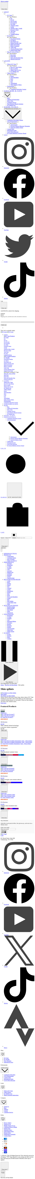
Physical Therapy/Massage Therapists (20, 126)
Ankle (8, 581)
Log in (5, 135)
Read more (3, 703)
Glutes (8, 589)
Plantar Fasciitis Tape (15, 43)
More (6, 405)
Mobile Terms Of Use (9, 1125)
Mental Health (10, 608)
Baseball (9, 563)
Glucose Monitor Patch (16, 49)
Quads (8, 598)
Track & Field (10, 578)
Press (8, 637)
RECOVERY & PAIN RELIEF (12, 579)
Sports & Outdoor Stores (16, 127)
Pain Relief (10, 610)
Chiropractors (13, 124)
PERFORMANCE (9, 562)
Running (9, 575)
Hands (8, 592)
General (9, 588)
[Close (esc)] (3, 1171)
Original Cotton (14, 25)
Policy (2, 1118)
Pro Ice (12, 19)
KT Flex (12, 32)
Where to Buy (11, 107)
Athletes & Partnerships (13, 99)
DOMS (9, 584)
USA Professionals (12, 121)
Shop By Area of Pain (13, 52)
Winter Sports (10, 631)
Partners (9, 636)
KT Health (10, 35)
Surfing (9, 627)
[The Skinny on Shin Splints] (17, 693)
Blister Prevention (15, 44)
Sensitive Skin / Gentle (16, 28)
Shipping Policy (8, 1130)
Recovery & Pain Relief (11, 685)
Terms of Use (7, 1124)
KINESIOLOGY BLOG (10, 553)
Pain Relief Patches (15, 38)
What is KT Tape (11, 64)
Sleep (8, 611)
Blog (8, 98)
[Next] (4, 1171)
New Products (7, 1061)
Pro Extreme (13, 22)
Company (3, 1100)
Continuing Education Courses (18, 89)
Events (9, 634)
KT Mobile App (14, 71)
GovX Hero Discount (12, 132)
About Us (6, 1106)
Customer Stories (11, 558)
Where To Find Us (12, 560)
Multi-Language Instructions (11, 1095)
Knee (8, 595)
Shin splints (4, 694)
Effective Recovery (15, 59)
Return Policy (7, 1133)
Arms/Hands (13, 83)
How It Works (10, 559)
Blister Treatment (14, 46)
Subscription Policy (9, 1131)
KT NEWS (7, 633)
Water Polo (10, 630)
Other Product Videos (16, 84)
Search (2, 537)
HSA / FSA (10, 101)
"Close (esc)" (7, 537)
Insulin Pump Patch (15, 50)
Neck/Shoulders (14, 77)
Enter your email (5, 827)
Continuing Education (9, 1074)
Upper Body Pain (11, 602)
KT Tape (9, 15)
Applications (10, 556)
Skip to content (4, 1)
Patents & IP (7, 1128)
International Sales (12, 130)
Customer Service (11, 102)
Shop (6, 12)
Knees (12, 76)
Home (2, 685)
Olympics (9, 623)
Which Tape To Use (15, 70)
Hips (8, 594)
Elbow (9, 585)
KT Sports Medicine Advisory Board (16, 133)
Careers (6, 1111)
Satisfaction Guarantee (9, 1134)
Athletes (6, 1109)
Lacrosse (9, 571)
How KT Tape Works (16, 67)
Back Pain (13, 55)
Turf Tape (12, 31)
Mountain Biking (11, 621)
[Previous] (1, 1171)
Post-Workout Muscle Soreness (15, 104)
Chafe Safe (13, 47)
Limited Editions (14, 34)
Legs (11, 80)
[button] (19, 328)
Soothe (12, 27)
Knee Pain (13, 56)
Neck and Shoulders (12, 597)
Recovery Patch (14, 30)
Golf (8, 569)
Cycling (9, 566)
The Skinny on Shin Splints (8, 695)
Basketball (10, 565)
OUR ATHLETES (9, 614)
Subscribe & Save (13, 91)
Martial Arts (10, 572)
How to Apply (14, 68)
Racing (9, 624)
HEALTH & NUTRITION (11, 605)
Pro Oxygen (13, 21)
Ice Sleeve (13, 40)
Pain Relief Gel (14, 41)
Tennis (9, 576)
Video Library (11, 73)
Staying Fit (10, 612)
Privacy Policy (7, 1122)
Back (11, 79)
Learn (7, 61)
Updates (9, 638)
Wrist (8, 604)
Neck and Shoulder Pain (16, 57)
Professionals (10, 86)
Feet (11, 82)
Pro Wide (12, 24)
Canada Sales (10, 129)
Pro (11, 18)
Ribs (8, 599)
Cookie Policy (7, 1135)
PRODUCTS (7, 555)
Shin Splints (10, 601)
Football (9, 568)
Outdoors (9, 573)
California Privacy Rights (10, 1127)
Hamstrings (10, 591)
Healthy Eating (11, 607)
